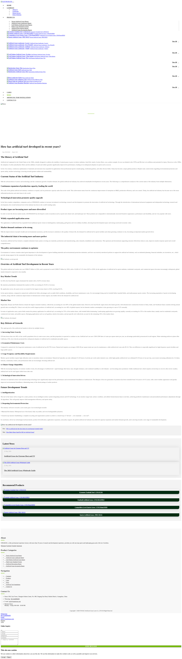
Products (11, 17)
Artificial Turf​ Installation (19, 97)
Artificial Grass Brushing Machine (38, 83)
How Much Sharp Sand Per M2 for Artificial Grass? (20, 432)
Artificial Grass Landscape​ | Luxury (39, 43)
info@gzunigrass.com (15, 601)
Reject (9, 657)
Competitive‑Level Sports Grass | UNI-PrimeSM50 (52, 35)
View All (174, 41)
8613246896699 (15, 599)
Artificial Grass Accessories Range (22, 30)
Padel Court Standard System (20, 26)
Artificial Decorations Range (20, 28)
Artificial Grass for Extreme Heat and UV (19, 456)
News (9, 95)
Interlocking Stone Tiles (29, 68)
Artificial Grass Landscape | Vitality (39, 48)
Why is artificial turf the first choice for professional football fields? (24, 428)
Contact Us (11, 100)
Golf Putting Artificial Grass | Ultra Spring (44, 56)
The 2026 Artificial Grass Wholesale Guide (19, 470)
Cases (9, 92)
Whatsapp (3, 546)
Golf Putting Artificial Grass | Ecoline (40, 54)
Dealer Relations (17, 14)
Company (10, 8)
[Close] (1, 630)
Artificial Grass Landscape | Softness (40, 46)
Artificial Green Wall (26, 70)
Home (9, 5)
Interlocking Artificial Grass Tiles (37, 71)
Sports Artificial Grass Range (20, 21)
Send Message (91, 646)
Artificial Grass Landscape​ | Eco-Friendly (44, 45)
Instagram (19, 546)
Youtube (14, 546)
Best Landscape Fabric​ (28, 77)
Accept (3, 657)
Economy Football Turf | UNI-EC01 (40, 31)
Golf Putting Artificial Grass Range (22, 25)
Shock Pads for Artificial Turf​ (33, 81)
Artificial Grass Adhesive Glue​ (35, 79)
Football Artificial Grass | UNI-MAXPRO (44, 33)
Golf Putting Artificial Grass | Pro (37, 58)
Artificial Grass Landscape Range (21, 23)
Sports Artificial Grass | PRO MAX (38, 37)
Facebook (8, 546)
